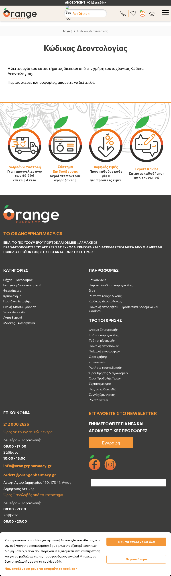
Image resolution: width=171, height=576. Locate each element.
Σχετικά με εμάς (100, 383)
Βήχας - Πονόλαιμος (18, 280)
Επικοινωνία (97, 280)
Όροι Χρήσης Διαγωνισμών (108, 373)
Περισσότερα (136, 559)
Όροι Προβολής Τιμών (105, 378)
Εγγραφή (111, 442)
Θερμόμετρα (12, 290)
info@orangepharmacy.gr (27, 465)
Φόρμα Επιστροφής (103, 329)
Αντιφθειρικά (12, 317)
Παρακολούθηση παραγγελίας (110, 285)
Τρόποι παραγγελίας (103, 335)
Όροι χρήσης (98, 356)
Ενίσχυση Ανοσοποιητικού (22, 285)
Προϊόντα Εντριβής (17, 301)
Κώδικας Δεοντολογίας (105, 301)
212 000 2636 (16, 424)
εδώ (91, 82)
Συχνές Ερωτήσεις (102, 394)
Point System (98, 400)
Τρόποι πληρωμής (102, 340)
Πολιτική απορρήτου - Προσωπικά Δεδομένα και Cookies (123, 309)
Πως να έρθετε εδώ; (103, 389)
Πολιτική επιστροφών (104, 351)
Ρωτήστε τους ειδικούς (105, 296)
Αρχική (67, 31)
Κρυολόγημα (12, 296)
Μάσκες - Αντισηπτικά (19, 323)
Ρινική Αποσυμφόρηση (19, 307)
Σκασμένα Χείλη (14, 312)
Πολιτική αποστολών (104, 346)
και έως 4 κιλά (24, 180)
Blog (92, 290)
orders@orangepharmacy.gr (29, 474)
